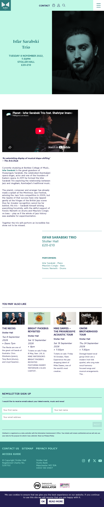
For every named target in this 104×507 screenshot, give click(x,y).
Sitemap (27, 448)
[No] (100, 499)
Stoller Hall (5, 5)
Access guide (11, 454)
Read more (56, 501)
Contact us (10, 448)
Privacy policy (47, 448)
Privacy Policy (49, 436)
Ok (43, 501)
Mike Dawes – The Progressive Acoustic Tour (64, 331)
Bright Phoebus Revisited (38, 330)
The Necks (9, 328)
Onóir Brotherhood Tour (88, 331)
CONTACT (44, 5)
